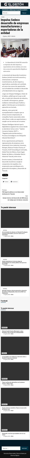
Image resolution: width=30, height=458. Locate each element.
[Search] (15, 10)
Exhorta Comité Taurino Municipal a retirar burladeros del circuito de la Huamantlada (12, 331)
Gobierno (4, 353)
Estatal (2, 17)
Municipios (4, 327)
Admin (13, 36)
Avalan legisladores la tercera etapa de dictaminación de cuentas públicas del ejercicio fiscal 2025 (14, 263)
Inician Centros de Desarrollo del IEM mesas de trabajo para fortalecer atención (15, 198)
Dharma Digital (14, 455)
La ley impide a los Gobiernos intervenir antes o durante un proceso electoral (14, 357)
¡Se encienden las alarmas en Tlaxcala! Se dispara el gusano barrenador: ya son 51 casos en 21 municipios (15, 233)
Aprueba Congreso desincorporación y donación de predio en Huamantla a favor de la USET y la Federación (14, 292)
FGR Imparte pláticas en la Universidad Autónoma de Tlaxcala (13, 192)
